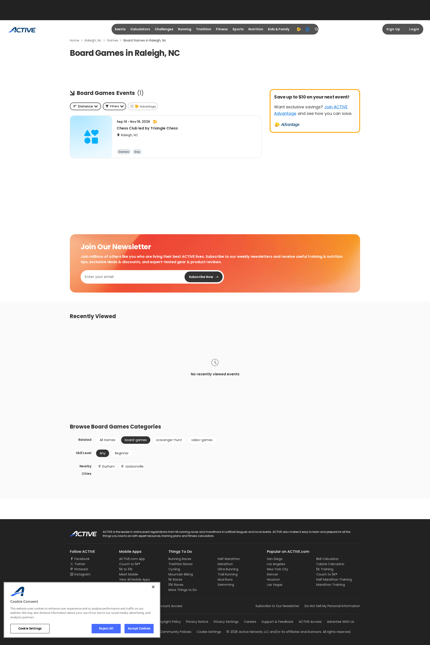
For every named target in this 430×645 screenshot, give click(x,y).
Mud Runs (225, 579)
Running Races (179, 559)
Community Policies (175, 632)
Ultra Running (228, 569)
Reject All (106, 628)
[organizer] (308, 29)
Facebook (82, 559)
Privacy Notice (197, 621)
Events (120, 29)
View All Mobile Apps (134, 579)
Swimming (226, 584)
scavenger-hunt (169, 440)
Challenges (164, 29)
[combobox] (85, 106)
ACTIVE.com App (132, 559)
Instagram (82, 574)
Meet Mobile (128, 574)
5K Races (175, 579)
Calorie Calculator (330, 564)
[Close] (153, 587)
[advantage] (299, 29)
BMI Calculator (327, 559)
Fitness (222, 29)
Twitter (79, 564)
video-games (202, 440)
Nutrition (255, 29)
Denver (272, 574)
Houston (273, 579)
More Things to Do (182, 590)
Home (74, 40)
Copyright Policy (168, 621)
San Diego (275, 559)
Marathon (225, 564)
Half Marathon (229, 559)
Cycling (174, 569)
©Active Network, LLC (247, 632)
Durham (108, 466)
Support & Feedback (277, 621)
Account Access (169, 606)
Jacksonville (134, 466)
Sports (238, 29)
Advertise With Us (340, 621)
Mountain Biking (180, 574)
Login (414, 29)
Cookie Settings (29, 628)
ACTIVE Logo (79, 532)
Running (184, 29)
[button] (114, 106)
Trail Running (228, 574)
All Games (107, 440)
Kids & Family (278, 29)
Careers (250, 621)
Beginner (122, 453)
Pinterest (81, 569)
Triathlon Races (180, 564)
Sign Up (393, 29)
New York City (277, 569)
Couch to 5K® (129, 564)
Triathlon (203, 29)
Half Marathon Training (334, 579)
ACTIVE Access (310, 621)
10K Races (175, 584)
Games (112, 40)
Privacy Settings (226, 621)
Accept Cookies (139, 628)
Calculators (140, 29)
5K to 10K (126, 569)
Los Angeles (276, 564)
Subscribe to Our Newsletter (277, 606)
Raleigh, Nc (93, 40)
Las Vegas (274, 584)
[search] (317, 29)
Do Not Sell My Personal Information (332, 606)
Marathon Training (330, 584)
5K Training (324, 569)
